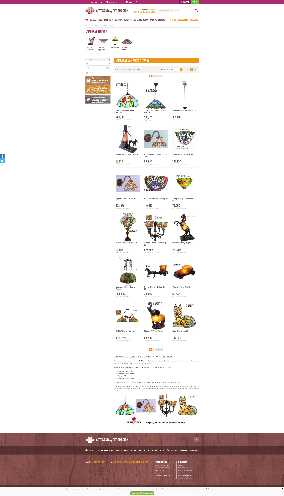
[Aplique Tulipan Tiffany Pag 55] (184, 183)
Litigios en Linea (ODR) (162, 475)
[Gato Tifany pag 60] (184, 316)
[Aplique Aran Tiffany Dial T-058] (156, 139)
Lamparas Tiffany (106, 25)
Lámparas (153, 20)
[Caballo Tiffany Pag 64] (184, 227)
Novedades (194, 20)
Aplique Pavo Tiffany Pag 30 (156, 199)
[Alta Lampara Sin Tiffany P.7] (184, 95)
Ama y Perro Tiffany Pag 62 (127, 154)
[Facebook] (2, 156)
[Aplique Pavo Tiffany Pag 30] (156, 183)
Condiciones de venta (162, 465)
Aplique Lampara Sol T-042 (127, 199)
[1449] (109, 66)
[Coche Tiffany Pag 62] (184, 271)
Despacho (118, 20)
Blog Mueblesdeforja (184, 475)
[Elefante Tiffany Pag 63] (156, 316)
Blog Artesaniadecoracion (186, 478)
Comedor (93, 20)
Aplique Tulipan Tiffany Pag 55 (184, 200)
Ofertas (173, 20)
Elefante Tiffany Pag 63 (153, 331)
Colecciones (183, 20)
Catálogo (180, 465)
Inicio (87, 25)
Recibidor (128, 20)
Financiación (159, 470)
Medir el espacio (183, 467)
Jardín (145, 20)
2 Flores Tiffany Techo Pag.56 (125, 111)
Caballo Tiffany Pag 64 (181, 243)
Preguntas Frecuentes (162, 467)
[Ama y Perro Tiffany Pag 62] (128, 139)
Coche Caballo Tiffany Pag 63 (155, 288)
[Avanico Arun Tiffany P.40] (128, 227)
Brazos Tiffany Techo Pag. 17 (155, 244)
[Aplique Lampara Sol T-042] (128, 183)
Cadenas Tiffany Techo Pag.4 (125, 288)
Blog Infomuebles (183, 473)
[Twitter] (2, 160)
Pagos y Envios (160, 473)
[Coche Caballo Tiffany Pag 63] (156, 271)
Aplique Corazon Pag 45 (182, 154)
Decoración (163, 20)
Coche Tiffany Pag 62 (181, 287)
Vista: (193, 69)
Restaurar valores (93, 73)
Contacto (158, 478)
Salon (100, 20)
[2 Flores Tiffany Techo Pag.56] (128, 95)
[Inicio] (86, 20)
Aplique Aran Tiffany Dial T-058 (155, 155)
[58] (86, 66)
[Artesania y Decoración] (106, 10)
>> (162, 76)
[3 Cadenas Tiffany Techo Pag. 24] (156, 95)
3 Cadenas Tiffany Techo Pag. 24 (154, 111)
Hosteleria (137, 20)
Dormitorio (108, 20)
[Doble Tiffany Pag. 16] (128, 316)
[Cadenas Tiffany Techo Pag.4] (128, 271)
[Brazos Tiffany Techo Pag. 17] (156, 227)
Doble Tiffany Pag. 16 (125, 331)
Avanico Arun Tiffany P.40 (126, 243)
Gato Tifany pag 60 (180, 331)
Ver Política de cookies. (211, 489)
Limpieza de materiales (185, 470)
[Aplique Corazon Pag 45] (184, 139)
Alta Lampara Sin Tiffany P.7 (184, 110)
